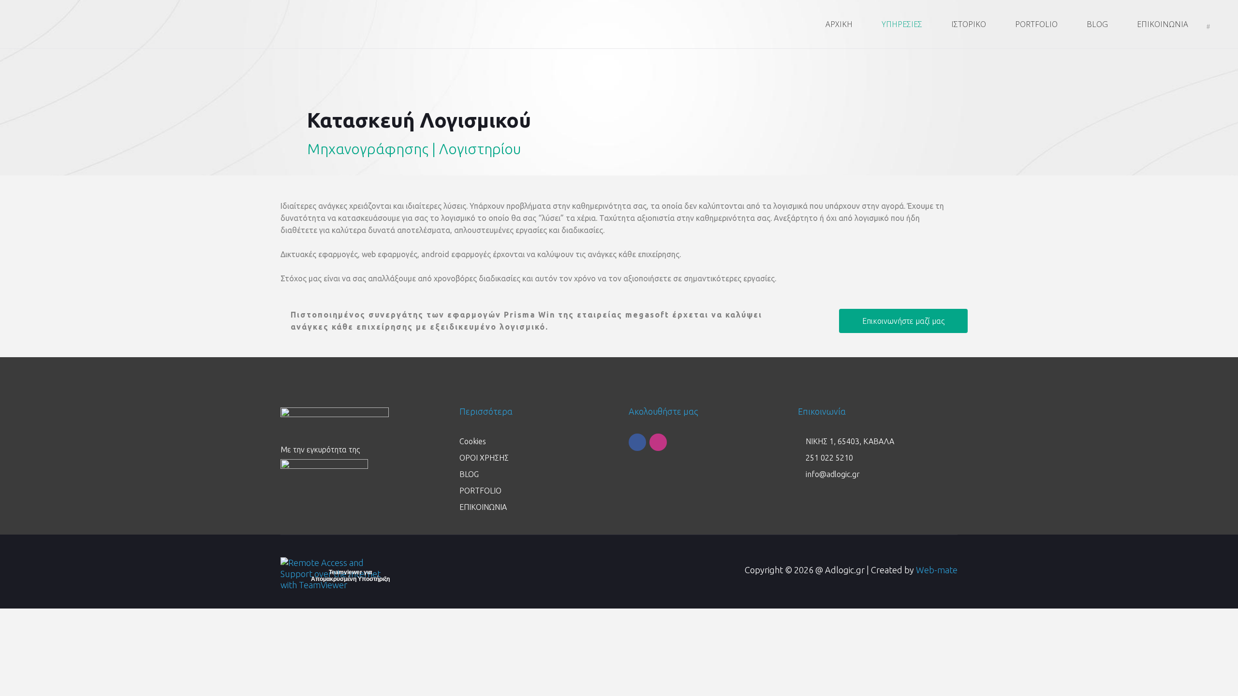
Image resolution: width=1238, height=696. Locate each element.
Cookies (472, 441)
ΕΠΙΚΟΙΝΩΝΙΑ (483, 507)
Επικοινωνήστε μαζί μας (903, 321)
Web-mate (937, 570)
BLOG (469, 474)
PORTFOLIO (480, 490)
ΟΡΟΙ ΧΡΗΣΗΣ (484, 457)
